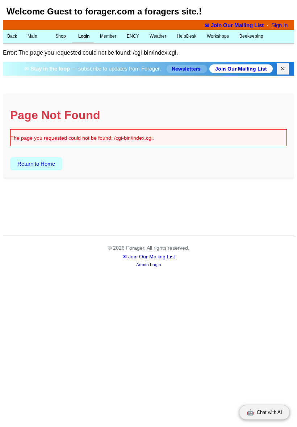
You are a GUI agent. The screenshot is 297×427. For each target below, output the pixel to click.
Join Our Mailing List (241, 69)
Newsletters (187, 69)
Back (12, 36)
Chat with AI (264, 412)
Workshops (218, 36)
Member (108, 36)
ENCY (133, 36)
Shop (60, 36)
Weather (158, 36)
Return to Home (36, 164)
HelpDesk (186, 36)
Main (32, 36)
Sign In (279, 25)
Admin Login (148, 264)
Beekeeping (251, 36)
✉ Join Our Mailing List (235, 25)
